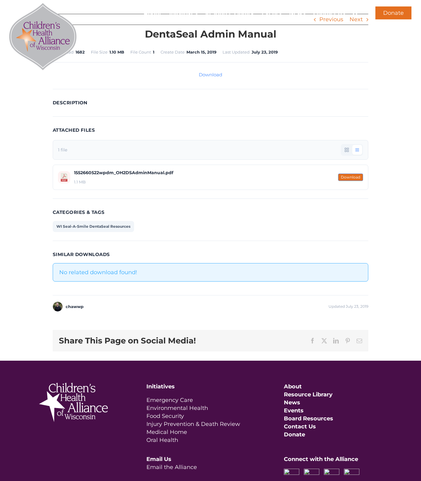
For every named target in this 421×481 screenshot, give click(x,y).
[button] (355, 13)
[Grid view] (347, 150)
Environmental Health (177, 408)
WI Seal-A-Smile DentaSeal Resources (93, 226)
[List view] (357, 150)
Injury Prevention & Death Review (193, 424)
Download (210, 75)
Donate (393, 13)
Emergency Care (169, 400)
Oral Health (162, 440)
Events (294, 410)
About (293, 386)
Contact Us (300, 426)
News (292, 402)
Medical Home (166, 432)
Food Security (165, 416)
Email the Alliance (171, 467)
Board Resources (308, 418)
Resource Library (308, 394)
